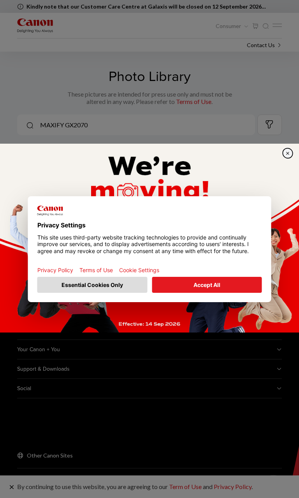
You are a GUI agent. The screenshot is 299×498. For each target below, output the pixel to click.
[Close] (288, 153)
